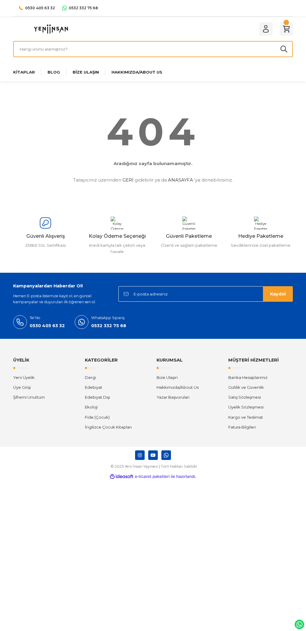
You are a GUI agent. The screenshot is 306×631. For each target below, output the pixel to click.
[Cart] (286, 29)
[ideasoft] (122, 476)
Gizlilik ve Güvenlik (246, 387)
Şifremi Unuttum (29, 397)
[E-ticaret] (152, 476)
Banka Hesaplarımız (247, 377)
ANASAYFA (180, 180)
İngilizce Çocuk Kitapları (108, 427)
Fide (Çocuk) (97, 417)
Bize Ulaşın (167, 377)
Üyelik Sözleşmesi (246, 407)
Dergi (90, 377)
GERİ (128, 180)
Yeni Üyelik (24, 377)
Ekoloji (91, 407)
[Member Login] (266, 29)
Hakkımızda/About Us (178, 387)
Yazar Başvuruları (173, 397)
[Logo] (51, 29)
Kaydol (278, 294)
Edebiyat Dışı (97, 397)
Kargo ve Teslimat (245, 417)
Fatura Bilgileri (242, 427)
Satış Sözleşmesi (244, 397)
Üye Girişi (22, 387)
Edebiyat (93, 387)
